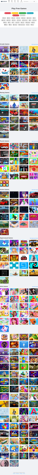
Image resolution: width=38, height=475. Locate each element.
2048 (5, 22)
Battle (33, 22)
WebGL (14, 20)
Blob (10, 24)
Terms (24, 473)
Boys (32, 24)
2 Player (15, 24)
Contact (14, 473)
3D (9, 22)
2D (30, 20)
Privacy (21, 473)
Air (13, 22)
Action (28, 24)
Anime (23, 22)
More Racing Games (35, 92)
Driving (4, 20)
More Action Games (35, 189)
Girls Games (23, 15)
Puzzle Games (16, 15)
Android (18, 22)
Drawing (19, 20)
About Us (17, 473)
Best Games (25, 20)
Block (6, 24)
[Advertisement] (19, 35)
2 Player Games (22, 24)
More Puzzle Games (35, 141)
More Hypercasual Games (34, 238)
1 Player (35, 20)
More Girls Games (35, 286)
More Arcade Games (35, 44)
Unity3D (9, 20)
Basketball (28, 22)
